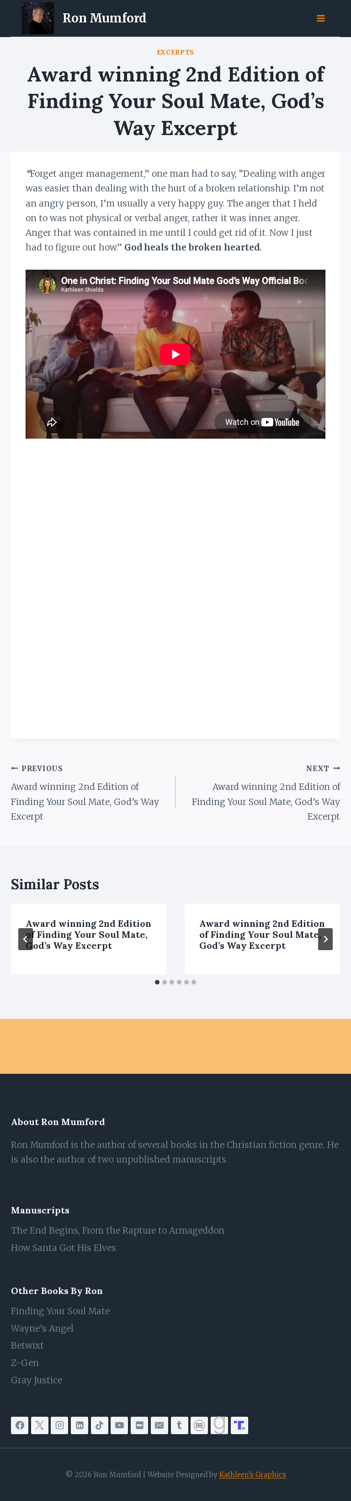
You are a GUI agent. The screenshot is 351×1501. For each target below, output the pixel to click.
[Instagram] (59, 1425)
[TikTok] (99, 1425)
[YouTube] (119, 1425)
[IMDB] (139, 1425)
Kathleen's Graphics (252, 1474)
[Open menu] (320, 18)
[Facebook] (19, 1425)
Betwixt (27, 1345)
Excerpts (175, 52)
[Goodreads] (219, 1425)
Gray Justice (36, 1380)
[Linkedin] (79, 1425)
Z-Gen (25, 1362)
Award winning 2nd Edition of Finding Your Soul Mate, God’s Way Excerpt (85, 793)
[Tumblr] (179, 1425)
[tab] (157, 982)
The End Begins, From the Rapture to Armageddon (117, 1230)
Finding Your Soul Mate (60, 1310)
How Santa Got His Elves (63, 1247)
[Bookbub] (199, 1425)
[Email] (159, 1425)
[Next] (325, 939)
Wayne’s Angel (42, 1328)
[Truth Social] (239, 1425)
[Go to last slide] (25, 939)
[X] (39, 1425)
